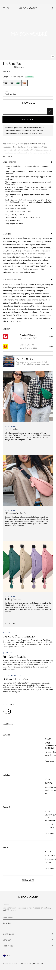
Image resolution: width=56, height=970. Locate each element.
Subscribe (7, 923)
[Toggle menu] (4, 8)
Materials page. (9, 669)
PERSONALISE (28, 102)
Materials (7, 233)
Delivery (6, 328)
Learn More (45, 364)
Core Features (9, 161)
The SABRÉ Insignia (12, 279)
